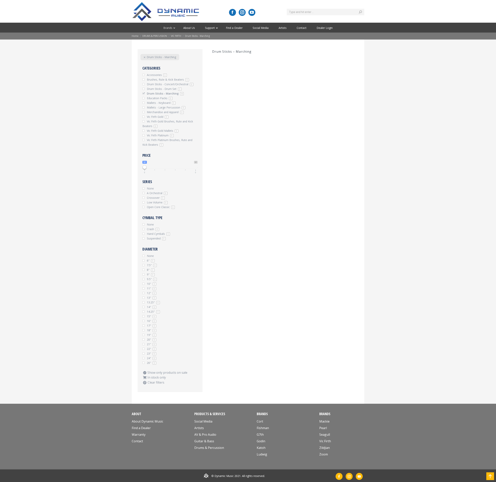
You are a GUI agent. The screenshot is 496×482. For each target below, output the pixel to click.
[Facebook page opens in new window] (232, 12)
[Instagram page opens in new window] (242, 12)
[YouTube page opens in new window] (251, 12)
